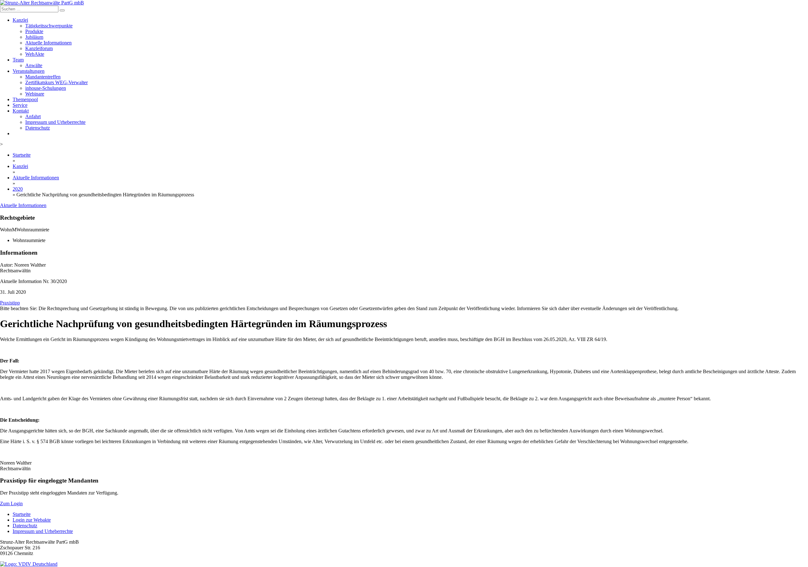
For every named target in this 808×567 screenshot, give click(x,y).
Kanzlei (20, 20)
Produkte (34, 31)
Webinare (34, 93)
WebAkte (34, 54)
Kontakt (21, 110)
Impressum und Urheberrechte (55, 122)
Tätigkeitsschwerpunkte (49, 25)
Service (20, 105)
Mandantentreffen (43, 76)
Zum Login (11, 503)
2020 (18, 189)
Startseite (22, 155)
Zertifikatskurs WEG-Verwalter (56, 82)
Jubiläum (34, 37)
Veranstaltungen (29, 71)
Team (18, 59)
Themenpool (25, 99)
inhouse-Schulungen (45, 88)
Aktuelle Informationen (48, 42)
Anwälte (33, 65)
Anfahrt (33, 116)
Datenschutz (37, 127)
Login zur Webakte (32, 520)
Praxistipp (10, 302)
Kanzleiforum (39, 48)
